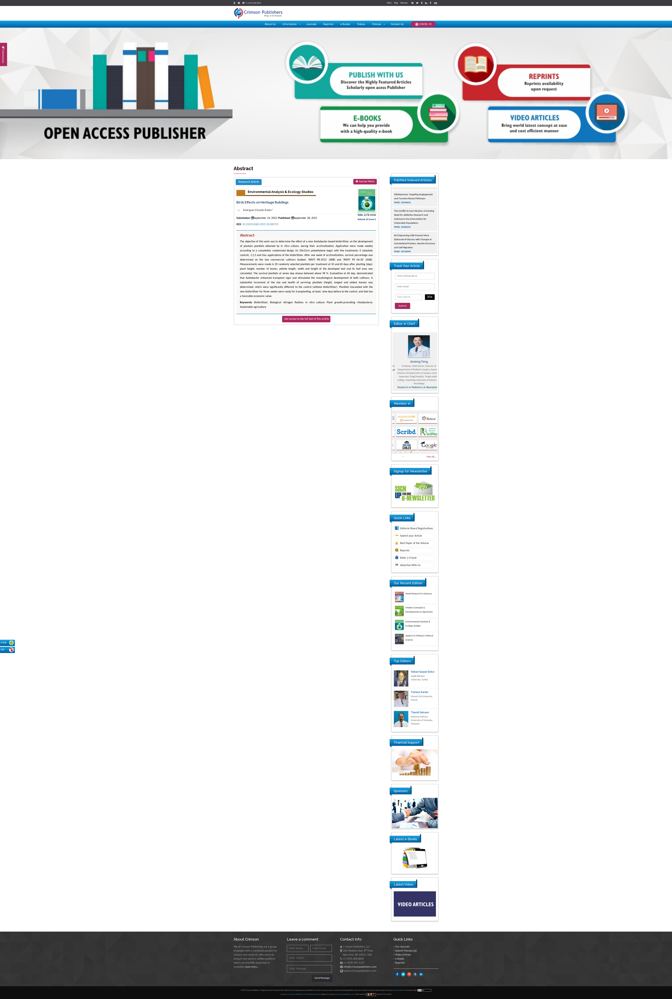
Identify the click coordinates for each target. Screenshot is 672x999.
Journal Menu (366, 181)
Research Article (248, 182)
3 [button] (406, 452)
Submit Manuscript (406, 950)
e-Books (345, 24)
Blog (396, 3)
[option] (415, 361)
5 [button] (403, 456)
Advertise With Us (409, 565)
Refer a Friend (407, 558)
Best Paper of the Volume (414, 543)
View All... (431, 457)
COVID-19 (425, 24)
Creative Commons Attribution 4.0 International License (301, 994)
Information (290, 24)
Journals (311, 24)
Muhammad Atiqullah (415, 361)
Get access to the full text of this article (306, 319)
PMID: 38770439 (402, 248)
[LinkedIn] (426, 3)
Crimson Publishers (399, 990)
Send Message (322, 978)
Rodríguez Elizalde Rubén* (254, 210)
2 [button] (400, 452)
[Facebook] (430, 3)
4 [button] (411, 452)
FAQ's (389, 3)
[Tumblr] (422, 3)
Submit (402, 305)
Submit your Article (410, 536)
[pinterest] (412, 3)
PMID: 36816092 (402, 228)
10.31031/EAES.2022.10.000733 (260, 224)
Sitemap (403, 3)
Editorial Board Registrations (416, 528)
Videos (361, 24)
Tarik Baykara (419, 692)
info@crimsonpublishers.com (360, 967)
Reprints (328, 24)
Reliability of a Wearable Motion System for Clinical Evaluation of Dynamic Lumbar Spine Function (414, 220)
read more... (252, 967)
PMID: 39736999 (402, 207)
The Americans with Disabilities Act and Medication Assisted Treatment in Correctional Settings (414, 240)
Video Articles (403, 954)
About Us (270, 24)
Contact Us (397, 24)
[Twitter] (417, 3)
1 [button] (395, 452)
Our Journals (402, 946)
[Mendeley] (436, 3)
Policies (376, 24)
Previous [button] (389, 361)
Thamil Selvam (420, 671)
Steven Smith (419, 712)
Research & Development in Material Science (415, 386)
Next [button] (441, 361)
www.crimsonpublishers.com (345, 994)
